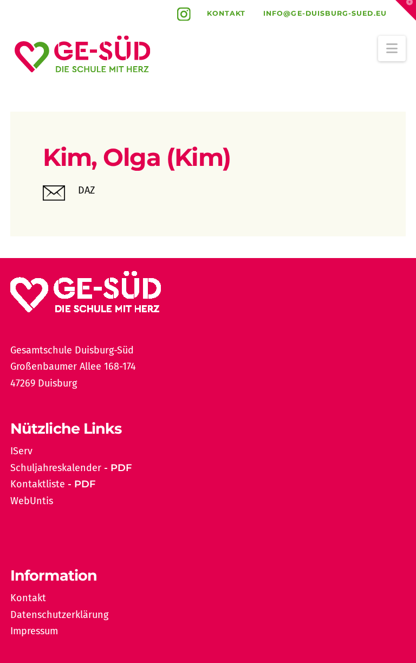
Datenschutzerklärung (59, 615)
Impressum (34, 631)
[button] (392, 48)
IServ (21, 451)
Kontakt (226, 13)
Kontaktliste (37, 484)
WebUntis (31, 501)
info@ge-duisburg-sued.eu (325, 13)
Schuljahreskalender (55, 468)
